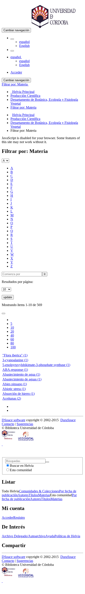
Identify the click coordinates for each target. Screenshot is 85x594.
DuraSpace (68, 420)
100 (13, 347)
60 (12, 339)
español (24, 42)
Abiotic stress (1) (14, 389)
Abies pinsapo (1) (14, 384)
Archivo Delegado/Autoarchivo (23, 536)
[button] (12, 39)
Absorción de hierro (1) (18, 393)
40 (12, 335)
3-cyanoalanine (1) (15, 360)
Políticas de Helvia (67, 536)
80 (12, 343)
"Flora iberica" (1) (14, 355)
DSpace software (13, 420)
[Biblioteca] (9, 440)
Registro (19, 517)
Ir (45, 274)
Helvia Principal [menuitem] (22, 92)
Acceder (7, 517)
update (7, 297)
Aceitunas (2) (11, 398)
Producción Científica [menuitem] (25, 96)
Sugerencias (25, 424)
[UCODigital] (26, 440)
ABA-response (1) (15, 369)
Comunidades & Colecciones (39, 491)
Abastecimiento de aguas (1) (21, 379)
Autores (23, 495)
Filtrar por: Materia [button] (15, 84)
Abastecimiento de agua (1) (21, 374)
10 (12, 327)
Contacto (8, 424)
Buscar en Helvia (22, 465)
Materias (44, 495)
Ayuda (49, 536)
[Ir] (47, 462)
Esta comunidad (21, 470)
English (24, 46)
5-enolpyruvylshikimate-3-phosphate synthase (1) (36, 365)
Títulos (33, 495)
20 (12, 331)
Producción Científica (25, 119)
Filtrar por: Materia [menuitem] (23, 107)
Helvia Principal (23, 115)
